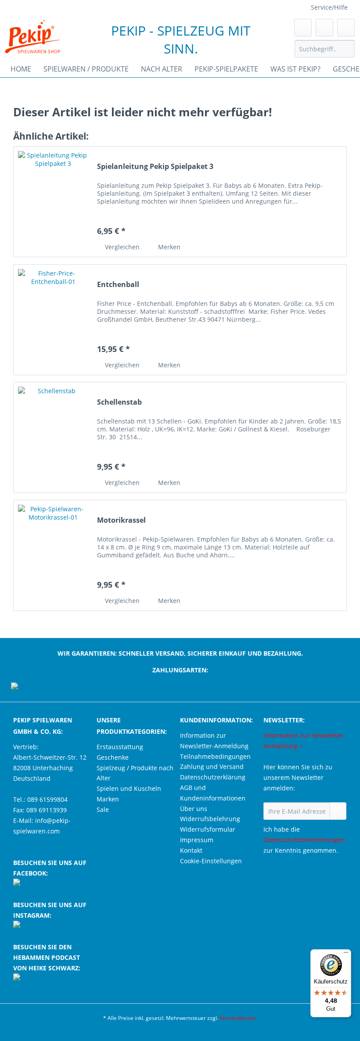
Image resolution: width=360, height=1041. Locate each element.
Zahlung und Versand (212, 766)
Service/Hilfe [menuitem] (329, 7)
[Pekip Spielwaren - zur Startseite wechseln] (32, 36)
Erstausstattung (120, 747)
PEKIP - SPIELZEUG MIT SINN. (181, 39)
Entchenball (118, 284)
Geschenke (113, 757)
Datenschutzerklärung (212, 777)
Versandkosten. (238, 1018)
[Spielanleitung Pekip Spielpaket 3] (53, 201)
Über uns (193, 808)
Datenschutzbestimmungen (304, 840)
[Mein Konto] (324, 27)
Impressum (196, 840)
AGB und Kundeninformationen (212, 792)
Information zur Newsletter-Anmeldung (214, 740)
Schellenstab (119, 402)
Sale (103, 809)
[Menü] (346, 954)
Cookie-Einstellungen (211, 861)
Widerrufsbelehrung (210, 819)
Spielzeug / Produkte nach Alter (135, 773)
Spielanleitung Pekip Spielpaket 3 (155, 166)
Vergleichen (121, 247)
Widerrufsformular (207, 829)
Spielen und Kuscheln (129, 788)
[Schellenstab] (53, 437)
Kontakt (191, 850)
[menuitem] (325, 53)
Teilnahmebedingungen (215, 756)
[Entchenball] (53, 319)
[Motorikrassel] (53, 555)
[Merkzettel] (303, 27)
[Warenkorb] (346, 27)
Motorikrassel (121, 520)
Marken (108, 799)
